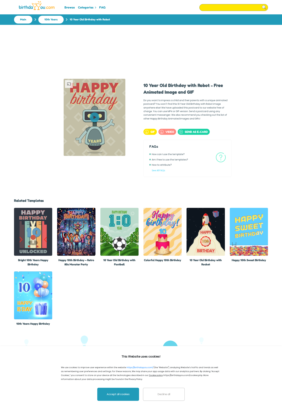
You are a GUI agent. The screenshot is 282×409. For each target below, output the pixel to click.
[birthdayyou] (37, 5)
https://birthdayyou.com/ (140, 367)
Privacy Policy (135, 379)
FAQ (102, 7)
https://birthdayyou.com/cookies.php (183, 375)
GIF (152, 132)
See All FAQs (158, 170)
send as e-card (196, 132)
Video (169, 132)
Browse (69, 7)
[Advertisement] (141, 49)
